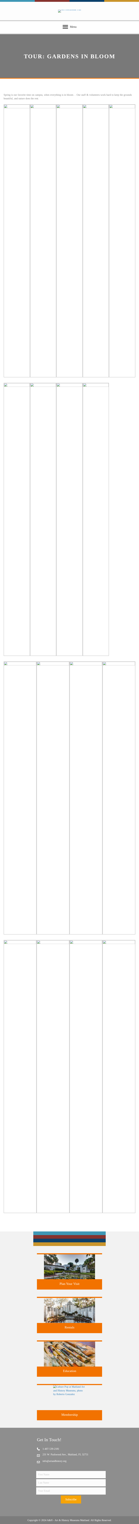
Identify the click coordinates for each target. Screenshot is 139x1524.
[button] (71, 1499)
